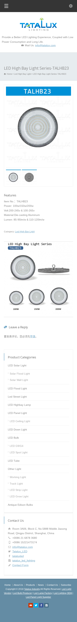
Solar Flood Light (20, 373)
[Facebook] (41, 605)
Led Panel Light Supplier (38, 597)
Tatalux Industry (32, 589)
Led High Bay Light (25, 231)
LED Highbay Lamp (19, 404)
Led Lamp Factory (43, 593)
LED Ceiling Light (20, 421)
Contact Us (52, 585)
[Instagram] (46, 605)
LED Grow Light (19, 496)
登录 (32, 336)
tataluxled (18, 556)
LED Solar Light (17, 365)
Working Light (18, 477)
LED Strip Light (18, 489)
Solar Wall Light (19, 379)
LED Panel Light (17, 413)
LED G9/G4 (16, 445)
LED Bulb (13, 437)
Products (30, 585)
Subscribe (66, 585)
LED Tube (14, 460)
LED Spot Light (18, 452)
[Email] (30, 605)
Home (7, 585)
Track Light (16, 483)
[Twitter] (36, 605)
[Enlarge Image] (44, 87)
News (41, 585)
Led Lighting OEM (63, 593)
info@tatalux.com (45, 45)
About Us (18, 585)
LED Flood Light (17, 388)
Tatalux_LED (19, 551)
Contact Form (20, 565)
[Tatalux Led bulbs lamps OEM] (38, 29)
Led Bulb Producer (22, 593)
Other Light (14, 468)
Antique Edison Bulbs (20, 504)
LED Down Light (17, 429)
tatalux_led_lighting (23, 560)
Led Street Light (17, 396)
